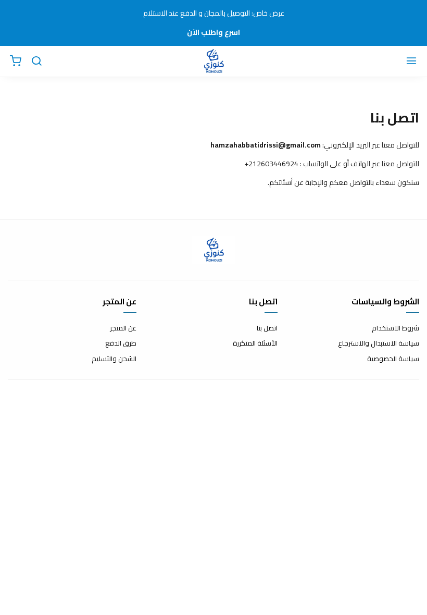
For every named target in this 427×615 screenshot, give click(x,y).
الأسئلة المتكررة (255, 343)
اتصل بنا (267, 328)
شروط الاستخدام (395, 328)
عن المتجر (123, 328)
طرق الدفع (120, 343)
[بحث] (36, 61)
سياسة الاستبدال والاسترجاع (378, 343)
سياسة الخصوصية (393, 359)
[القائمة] (411, 61)
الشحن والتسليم (114, 359)
